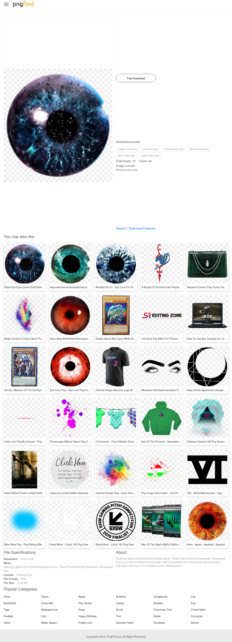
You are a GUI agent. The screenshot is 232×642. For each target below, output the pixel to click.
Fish (118, 616)
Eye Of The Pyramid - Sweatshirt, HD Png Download (171, 441)
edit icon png (150, 149)
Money (195, 622)
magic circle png (127, 149)
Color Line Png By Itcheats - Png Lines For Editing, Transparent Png (43, 441)
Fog (193, 603)
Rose (81, 609)
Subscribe (47, 603)
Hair (43, 616)
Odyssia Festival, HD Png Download (207, 441)
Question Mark (125, 622)
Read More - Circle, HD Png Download (72, 544)
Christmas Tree (163, 609)
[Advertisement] (58, 43)
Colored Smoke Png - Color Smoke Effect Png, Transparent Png (132, 493)
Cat (193, 596)
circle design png (173, 149)
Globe (157, 616)
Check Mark (198, 609)
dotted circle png (199, 149)
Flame (45, 596)
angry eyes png (150, 155)
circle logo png (126, 155)
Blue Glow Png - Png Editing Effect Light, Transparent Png (37, 544)
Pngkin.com (85, 622)
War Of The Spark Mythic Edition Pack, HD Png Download (174, 544)
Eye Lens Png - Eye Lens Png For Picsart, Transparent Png (84, 390)
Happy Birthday (87, 616)
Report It (121, 228)
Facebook (159, 622)
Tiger (7, 609)
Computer (197, 616)
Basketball (10, 603)
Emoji (119, 609)
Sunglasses (160, 596)
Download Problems (142, 228)
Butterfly (121, 596)
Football (8, 616)
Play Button (85, 603)
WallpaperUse (49, 609)
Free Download (136, 78)
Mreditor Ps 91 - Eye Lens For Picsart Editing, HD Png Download (133, 287)
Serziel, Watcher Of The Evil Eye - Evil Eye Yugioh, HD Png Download (44, 390)
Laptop (120, 603)
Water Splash (49, 622)
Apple (81, 596)
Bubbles (158, 603)
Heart (7, 596)
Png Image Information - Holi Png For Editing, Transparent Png (177, 493)
